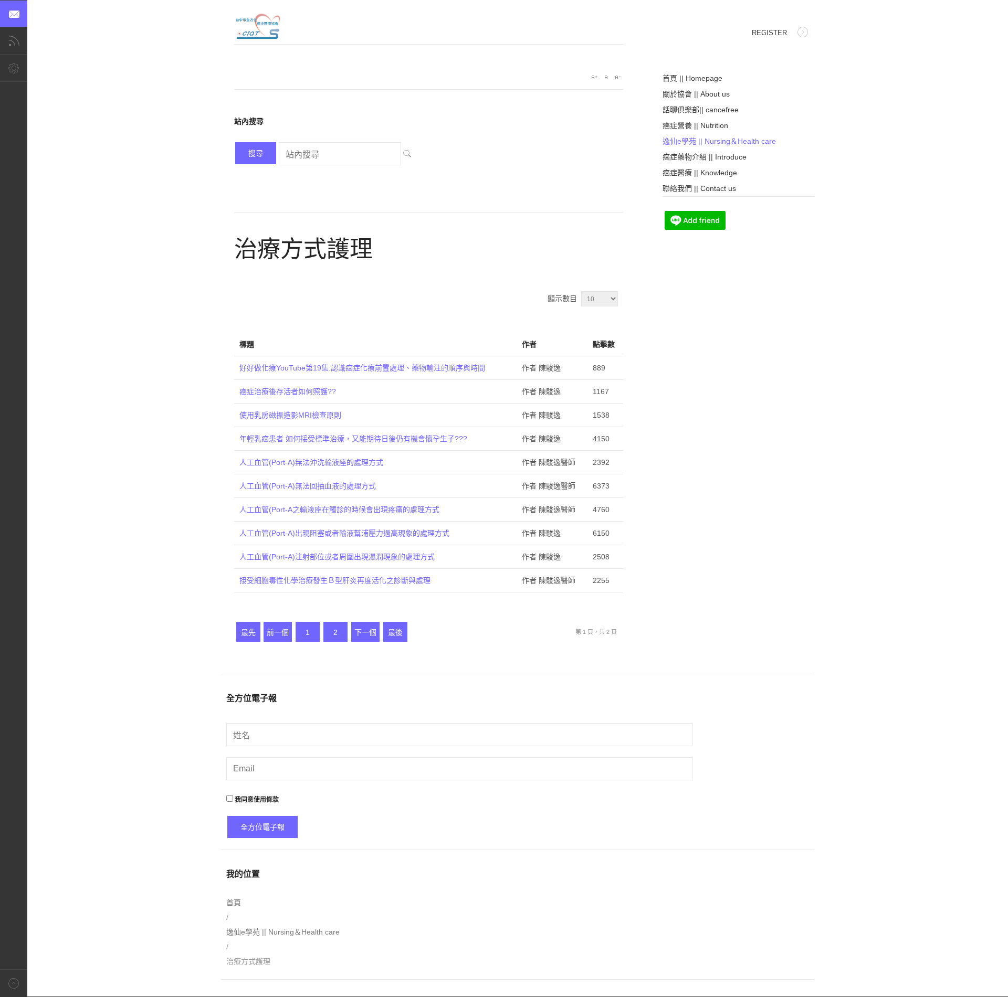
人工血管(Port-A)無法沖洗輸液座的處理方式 (311, 462)
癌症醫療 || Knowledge (700, 172)
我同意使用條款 (256, 799)
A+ (594, 77)
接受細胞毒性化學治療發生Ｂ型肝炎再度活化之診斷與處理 (334, 580)
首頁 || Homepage (692, 78)
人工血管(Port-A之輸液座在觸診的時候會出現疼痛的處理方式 (339, 509)
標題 (246, 344)
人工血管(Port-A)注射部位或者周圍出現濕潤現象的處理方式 (337, 557)
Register (769, 33)
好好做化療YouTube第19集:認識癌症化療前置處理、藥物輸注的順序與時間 (362, 368)
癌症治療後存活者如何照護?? (287, 391)
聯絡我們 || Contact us (699, 188)
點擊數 (604, 344)
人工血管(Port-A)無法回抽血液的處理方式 (307, 486)
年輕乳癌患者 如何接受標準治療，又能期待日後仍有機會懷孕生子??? (353, 438)
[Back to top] (13, 983)
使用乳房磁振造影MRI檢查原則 (290, 415)
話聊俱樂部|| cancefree (701, 109)
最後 (395, 632)
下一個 (365, 632)
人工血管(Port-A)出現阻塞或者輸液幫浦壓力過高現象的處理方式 (344, 533)
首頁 (233, 902)
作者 (529, 344)
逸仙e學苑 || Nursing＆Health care (719, 141)
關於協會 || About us (696, 94)
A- (617, 77)
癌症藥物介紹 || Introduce (705, 157)
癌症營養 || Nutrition (695, 125)
